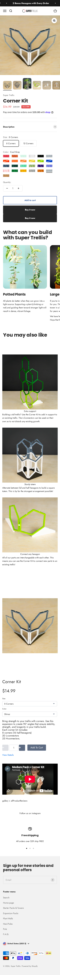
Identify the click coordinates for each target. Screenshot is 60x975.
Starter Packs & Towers (13, 907)
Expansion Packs (10, 913)
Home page (8, 902)
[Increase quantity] (18, 188)
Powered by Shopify (30, 966)
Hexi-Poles (8, 923)
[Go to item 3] (27, 84)
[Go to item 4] (37, 85)
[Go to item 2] (17, 85)
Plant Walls (8, 918)
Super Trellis (8, 95)
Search (6, 897)
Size (3, 698)
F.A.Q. (6, 934)
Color (4, 709)
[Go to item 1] (7, 85)
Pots (5, 929)
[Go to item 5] (46, 85)
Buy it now (30, 209)
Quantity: (7, 182)
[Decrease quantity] (7, 188)
